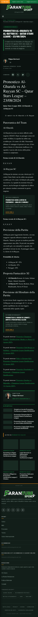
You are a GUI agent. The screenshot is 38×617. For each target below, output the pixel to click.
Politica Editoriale (6, 580)
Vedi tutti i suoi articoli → (21, 398)
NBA (2, 525)
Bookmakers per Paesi (22, 592)
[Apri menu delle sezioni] (3, 16)
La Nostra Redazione (7, 576)
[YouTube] (8, 510)
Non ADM (28, 596)
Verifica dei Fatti (10, 610)
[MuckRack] (18, 510)
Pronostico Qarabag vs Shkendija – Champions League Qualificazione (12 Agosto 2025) (19, 383)
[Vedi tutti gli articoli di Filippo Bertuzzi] (5, 61)
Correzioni (30, 607)
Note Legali (7, 607)
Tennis (3, 533)
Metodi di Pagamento (10, 596)
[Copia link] (28, 75)
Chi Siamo (4, 573)
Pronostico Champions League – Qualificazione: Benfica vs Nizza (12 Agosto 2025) (18, 339)
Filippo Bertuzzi (14, 59)
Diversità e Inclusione (25, 610)
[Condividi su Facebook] (13, 75)
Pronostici (4, 529)
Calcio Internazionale (7, 536)
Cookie (22, 607)
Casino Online (7, 592)
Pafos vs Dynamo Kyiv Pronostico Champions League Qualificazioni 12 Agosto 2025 (18, 361)
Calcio (3, 521)
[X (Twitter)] (3, 510)
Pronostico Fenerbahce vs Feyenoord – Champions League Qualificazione (18, 372)
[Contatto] (10, 62)
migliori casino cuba (17, 1)
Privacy (15, 607)
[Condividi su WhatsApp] (23, 75)
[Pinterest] (23, 510)
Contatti (3, 584)
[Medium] (13, 510)
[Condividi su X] (18, 75)
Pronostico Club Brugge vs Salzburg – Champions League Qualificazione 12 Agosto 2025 (18, 350)
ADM (21, 596)
